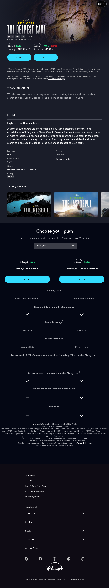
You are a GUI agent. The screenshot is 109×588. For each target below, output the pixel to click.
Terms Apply (37, 424)
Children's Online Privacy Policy (35, 486)
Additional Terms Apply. (57, 79)
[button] (54, 513)
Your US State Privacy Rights (34, 491)
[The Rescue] (29, 204)
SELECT (19, 57)
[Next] (104, 204)
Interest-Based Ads (31, 507)
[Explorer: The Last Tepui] (76, 204)
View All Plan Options (18, 87)
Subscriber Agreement (32, 497)
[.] (26, 559)
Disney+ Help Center (84, 443)
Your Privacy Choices (31, 502)
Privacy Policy (29, 481)
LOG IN (101, 4)
